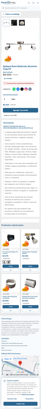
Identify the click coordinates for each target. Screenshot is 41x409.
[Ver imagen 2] (14, 22)
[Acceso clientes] (29, 3)
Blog (2, 348)
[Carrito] (33, 3)
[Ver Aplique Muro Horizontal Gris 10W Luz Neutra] (30, 283)
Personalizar (30, 399)
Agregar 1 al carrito (20, 110)
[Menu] (38, 3)
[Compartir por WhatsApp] (14, 89)
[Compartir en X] (22, 89)
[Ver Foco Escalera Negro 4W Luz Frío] (10, 238)
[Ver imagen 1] (6, 22)
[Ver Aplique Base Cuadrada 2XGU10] (30, 238)
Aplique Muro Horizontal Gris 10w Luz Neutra (30, 297)
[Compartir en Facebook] (18, 89)
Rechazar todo (12, 399)
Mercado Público (6, 350)
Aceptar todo (20, 404)
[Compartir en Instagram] (26, 89)
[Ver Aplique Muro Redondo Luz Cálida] (10, 283)
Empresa (4, 341)
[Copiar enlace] (30, 89)
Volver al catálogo (12, 14)
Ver (11, 270)
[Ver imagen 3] (21, 22)
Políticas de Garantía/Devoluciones (12, 343)
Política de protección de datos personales (14, 345)
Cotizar (11, 266)
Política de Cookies (28, 394)
